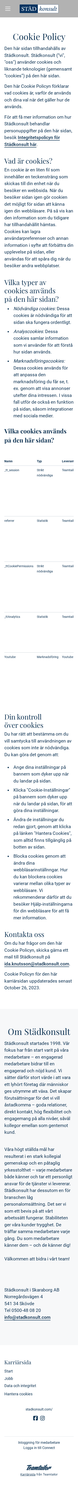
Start (8, 1371)
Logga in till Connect (39, 1448)
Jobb (8, 1378)
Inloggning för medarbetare (39, 1443)
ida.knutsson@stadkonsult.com (36, 963)
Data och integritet (20, 1385)
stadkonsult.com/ (39, 1409)
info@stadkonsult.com (27, 1317)
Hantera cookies (18, 1394)
